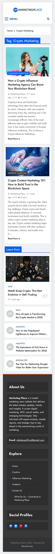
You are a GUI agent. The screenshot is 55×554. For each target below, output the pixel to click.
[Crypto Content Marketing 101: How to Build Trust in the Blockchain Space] (27, 161)
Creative (16, 472)
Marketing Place (18, 93)
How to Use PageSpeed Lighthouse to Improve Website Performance (31, 334)
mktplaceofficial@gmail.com (30, 440)
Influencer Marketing (18, 73)
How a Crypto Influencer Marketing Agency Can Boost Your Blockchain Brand (25, 85)
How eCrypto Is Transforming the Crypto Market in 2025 (30, 315)
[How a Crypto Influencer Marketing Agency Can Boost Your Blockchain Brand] (27, 61)
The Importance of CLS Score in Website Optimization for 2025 (32, 349)
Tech (10, 286)
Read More (13, 138)
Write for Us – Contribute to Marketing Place (28, 498)
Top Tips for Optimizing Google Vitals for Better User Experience (32, 365)
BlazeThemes (27, 546)
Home (15, 466)
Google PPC (21, 360)
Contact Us (17, 490)
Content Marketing (17, 173)
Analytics (20, 327)
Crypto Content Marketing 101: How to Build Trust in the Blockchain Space (27, 184)
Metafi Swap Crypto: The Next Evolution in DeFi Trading (25, 293)
